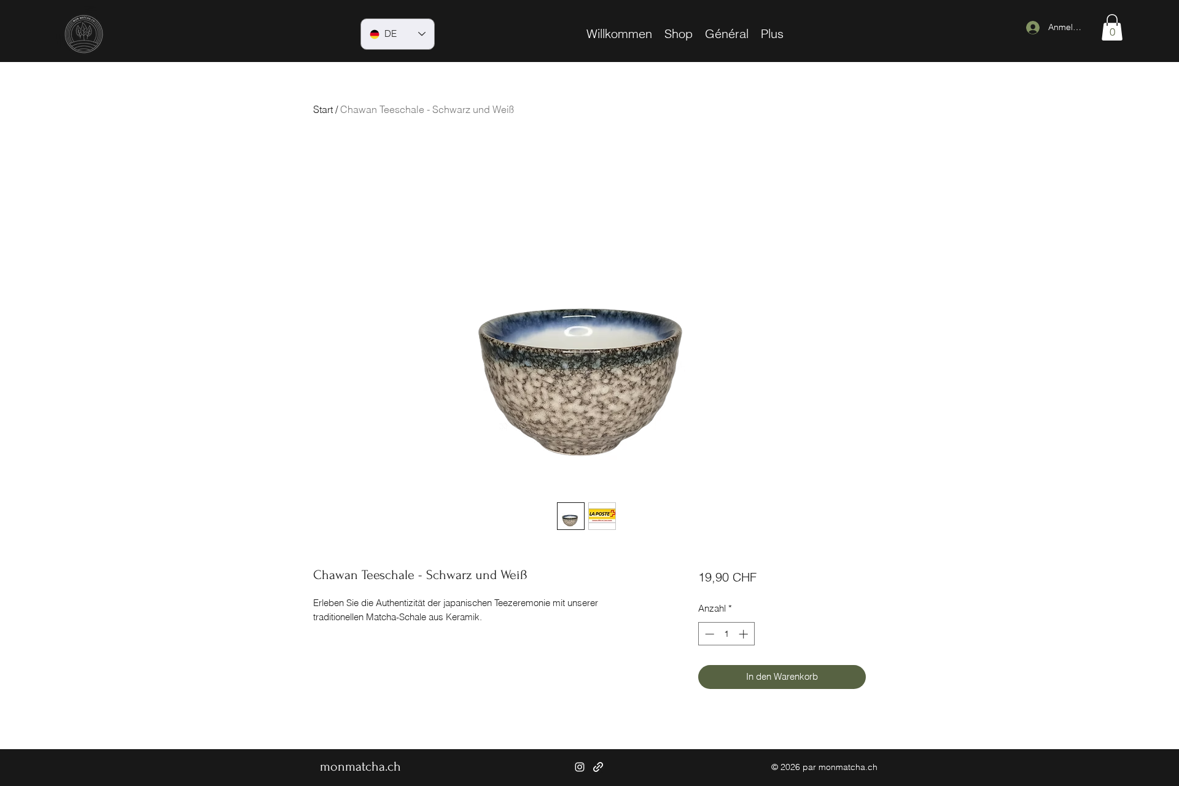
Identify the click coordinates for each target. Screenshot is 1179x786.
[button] (1112, 27)
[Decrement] (708, 634)
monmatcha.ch (360, 766)
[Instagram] (580, 767)
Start (323, 109)
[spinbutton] (726, 634)
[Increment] (744, 634)
